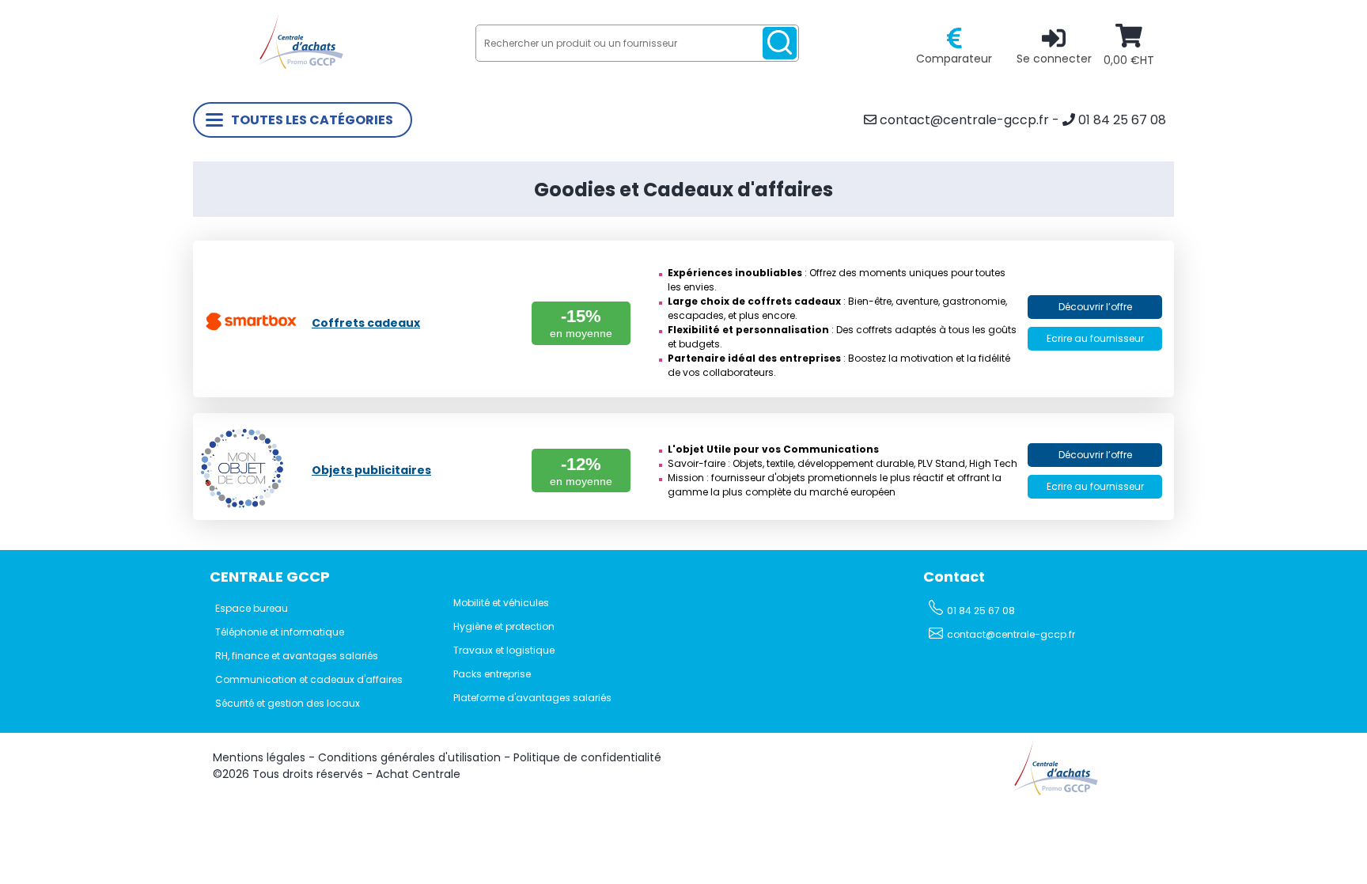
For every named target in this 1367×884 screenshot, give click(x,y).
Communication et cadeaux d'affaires (309, 679)
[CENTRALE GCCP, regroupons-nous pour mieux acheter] (300, 65)
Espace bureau (251, 608)
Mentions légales (259, 757)
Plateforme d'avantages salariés (532, 697)
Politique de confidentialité (587, 757)
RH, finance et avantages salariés (296, 655)
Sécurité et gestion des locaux (287, 703)
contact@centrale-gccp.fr (963, 120)
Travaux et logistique (504, 650)
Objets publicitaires (371, 470)
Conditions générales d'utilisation (409, 757)
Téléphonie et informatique (279, 632)
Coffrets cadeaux (366, 323)
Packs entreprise (492, 674)
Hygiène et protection (504, 626)
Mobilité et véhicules (501, 602)
